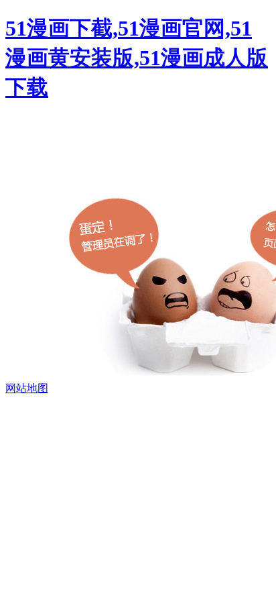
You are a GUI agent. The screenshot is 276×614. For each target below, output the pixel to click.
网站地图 (26, 388)
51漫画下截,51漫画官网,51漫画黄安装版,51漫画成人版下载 (136, 57)
